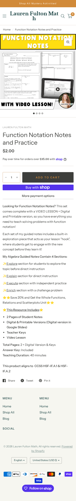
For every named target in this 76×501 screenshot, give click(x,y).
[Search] (62, 16)
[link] (38, 368)
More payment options (38, 196)
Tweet (29, 380)
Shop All (8, 412)
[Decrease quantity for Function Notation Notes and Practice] (6, 177)
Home (7, 29)
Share (11, 380)
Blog (6, 418)
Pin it (47, 380)
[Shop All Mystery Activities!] (38, 3)
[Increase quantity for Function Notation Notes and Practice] (17, 177)
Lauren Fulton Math (34, 16)
